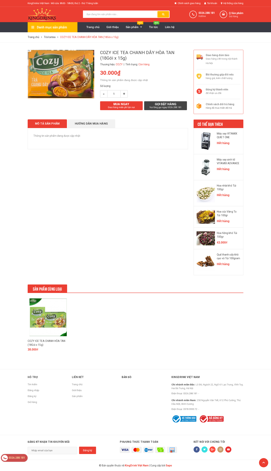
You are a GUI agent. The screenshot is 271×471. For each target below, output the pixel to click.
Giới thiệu (77, 390)
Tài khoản (211, 3)
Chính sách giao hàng (189, 3)
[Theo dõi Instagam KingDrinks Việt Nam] (220, 449)
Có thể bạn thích (210, 124)
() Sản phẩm (236, 15)
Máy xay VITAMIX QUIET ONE (227, 135)
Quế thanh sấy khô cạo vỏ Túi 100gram (228, 256)
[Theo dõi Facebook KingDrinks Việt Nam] (197, 449)
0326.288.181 (207, 12)
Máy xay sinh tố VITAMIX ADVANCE (228, 161)
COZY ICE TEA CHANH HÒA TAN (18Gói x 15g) (46, 342)
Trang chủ (77, 384)
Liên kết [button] (78, 377)
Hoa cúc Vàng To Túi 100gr (227, 213)
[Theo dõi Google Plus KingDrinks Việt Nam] (212, 449)
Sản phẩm (77, 396)
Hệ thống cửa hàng (233, 3)
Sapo (169, 465)
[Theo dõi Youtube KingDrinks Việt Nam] (228, 449)
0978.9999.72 (190, 409)
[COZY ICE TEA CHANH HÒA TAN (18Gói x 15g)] (48, 317)
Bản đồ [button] (126, 377)
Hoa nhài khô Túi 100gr (226, 187)
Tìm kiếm (32, 384)
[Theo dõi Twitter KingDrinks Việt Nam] (204, 449)
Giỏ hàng (32, 402)
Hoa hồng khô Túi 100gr (227, 235)
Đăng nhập (33, 390)
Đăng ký (32, 396)
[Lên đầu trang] (263, 462)
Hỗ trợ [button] (33, 377)
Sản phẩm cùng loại (47, 288)
